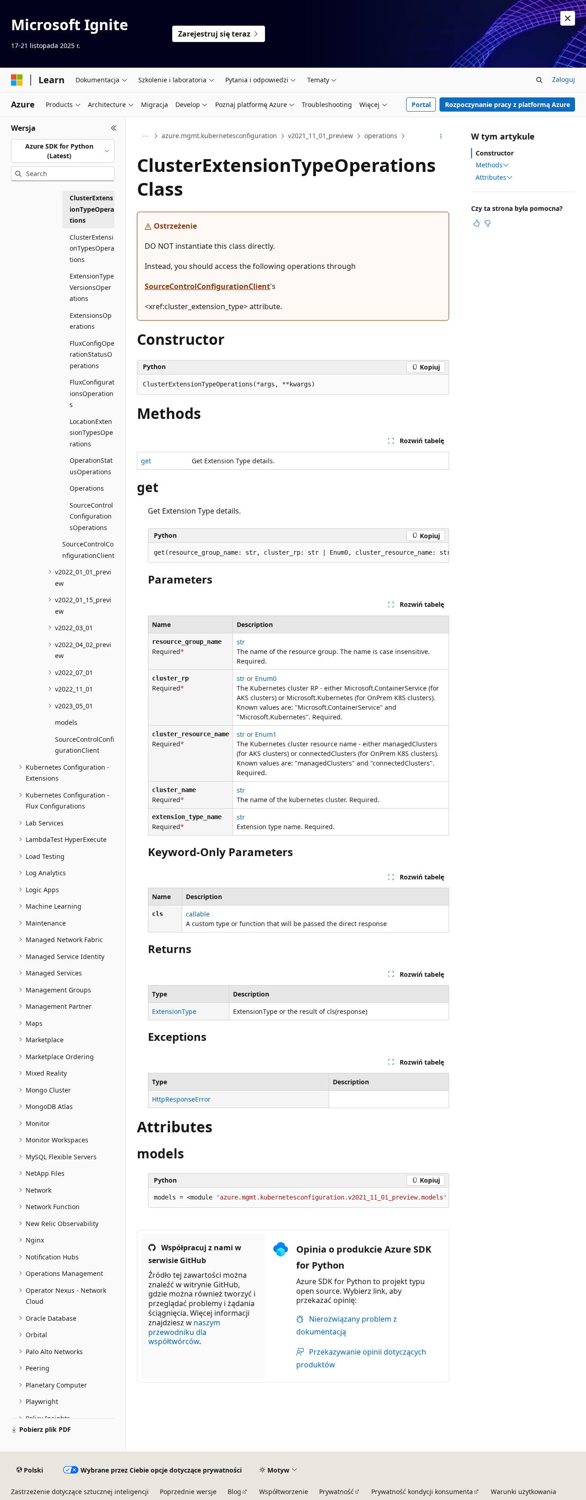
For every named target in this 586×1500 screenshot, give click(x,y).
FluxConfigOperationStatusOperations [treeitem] (92, 354)
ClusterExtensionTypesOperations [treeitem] (92, 248)
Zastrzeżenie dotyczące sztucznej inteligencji (80, 1491)
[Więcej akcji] (441, 136)
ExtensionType (174, 1011)
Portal (421, 104)
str (241, 642)
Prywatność (336, 1491)
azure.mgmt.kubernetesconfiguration (219, 135)
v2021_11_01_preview (320, 135)
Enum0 (266, 678)
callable (198, 914)
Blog (234, 1491)
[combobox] (62, 151)
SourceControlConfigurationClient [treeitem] (88, 550)
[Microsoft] (17, 80)
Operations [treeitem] (87, 488)
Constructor (495, 153)
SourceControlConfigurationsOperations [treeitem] (91, 516)
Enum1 (266, 734)
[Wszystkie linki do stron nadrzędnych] (145, 136)
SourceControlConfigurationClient (207, 286)
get (146, 460)
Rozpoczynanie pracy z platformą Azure (507, 104)
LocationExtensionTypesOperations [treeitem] (91, 432)
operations (380, 135)
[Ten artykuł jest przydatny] (476, 223)
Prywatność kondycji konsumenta (422, 1491)
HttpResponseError (181, 1099)
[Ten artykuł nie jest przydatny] (487, 223)
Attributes (491, 177)
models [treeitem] (66, 722)
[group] (298, 553)
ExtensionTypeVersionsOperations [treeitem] (92, 287)
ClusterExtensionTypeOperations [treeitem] (92, 209)
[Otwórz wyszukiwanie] (539, 80)
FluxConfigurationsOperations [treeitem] (92, 393)
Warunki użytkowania (523, 1491)
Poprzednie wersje (188, 1491)
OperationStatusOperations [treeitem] (91, 466)
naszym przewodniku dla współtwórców (184, 1332)
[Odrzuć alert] (567, 18)
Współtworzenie (283, 1491)
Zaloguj (563, 79)
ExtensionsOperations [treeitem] (91, 321)
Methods (489, 165)
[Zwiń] (114, 128)
